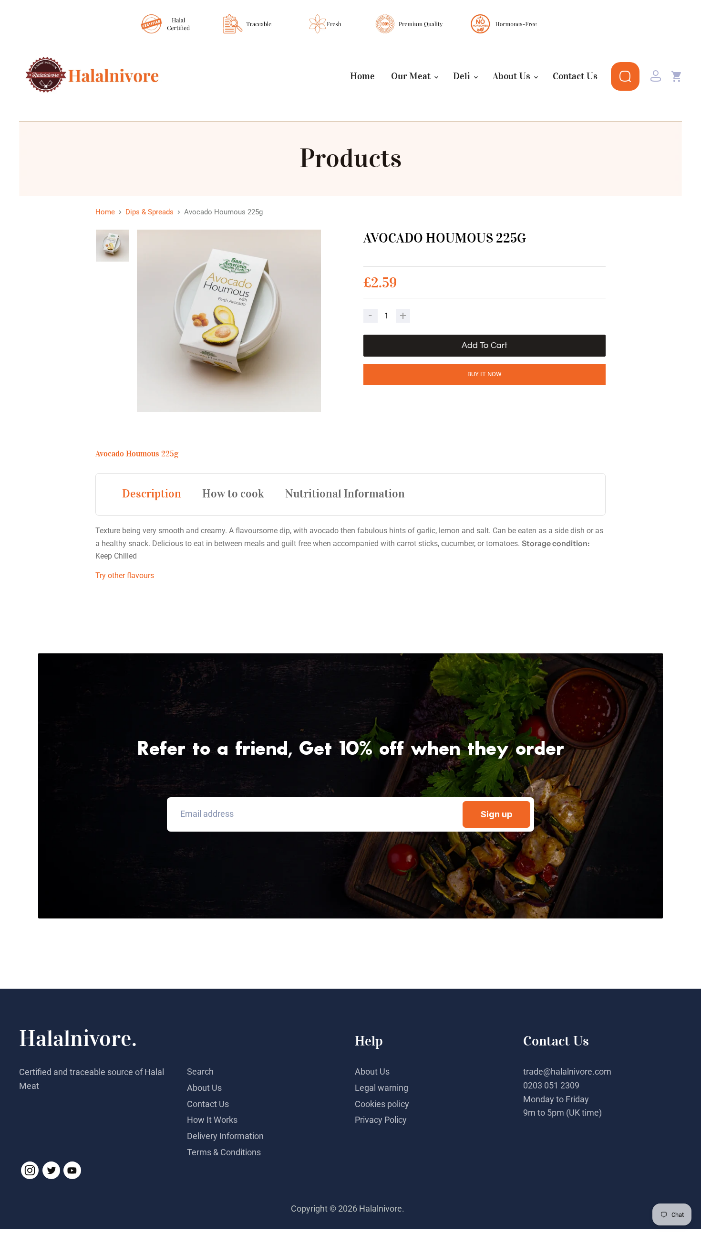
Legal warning (381, 1088)
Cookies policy (382, 1104)
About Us (513, 76)
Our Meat (412, 76)
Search (200, 1071)
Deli (463, 76)
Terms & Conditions (224, 1152)
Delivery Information (225, 1136)
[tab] (151, 493)
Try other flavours (124, 575)
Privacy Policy (381, 1120)
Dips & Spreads (149, 212)
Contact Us (575, 76)
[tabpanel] (232, 320)
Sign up (496, 814)
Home (362, 76)
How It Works (212, 1120)
